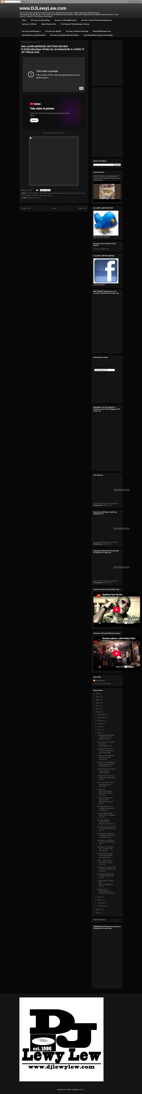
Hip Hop (72, 193)
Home (24, 20)
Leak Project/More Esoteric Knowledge (98, 35)
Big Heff (29, 193)
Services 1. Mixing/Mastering (65, 20)
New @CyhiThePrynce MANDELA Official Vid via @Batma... (105, 808)
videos (49, 195)
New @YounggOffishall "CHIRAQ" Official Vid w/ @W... (105, 876)
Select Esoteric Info (48, 24)
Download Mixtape (99, 503)
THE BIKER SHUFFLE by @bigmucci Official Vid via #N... (106, 777)
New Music (35, 195)
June (100, 730)
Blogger (82, 1089)
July (99, 726)
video (44, 195)
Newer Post (26, 208)
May (99, 733)
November (102, 717)
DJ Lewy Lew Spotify (53, 31)
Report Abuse (99, 920)
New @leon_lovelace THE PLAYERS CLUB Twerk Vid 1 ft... (106, 828)
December (102, 714)
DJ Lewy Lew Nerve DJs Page (77, 31)
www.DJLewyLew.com (43, 8)
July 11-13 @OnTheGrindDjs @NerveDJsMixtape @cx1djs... (105, 792)
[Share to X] (45, 190)
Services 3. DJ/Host (29, 24)
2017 (98, 703)
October (101, 721)
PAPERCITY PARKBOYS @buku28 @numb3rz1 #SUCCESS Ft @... (106, 764)
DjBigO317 (36, 193)
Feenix (67, 193)
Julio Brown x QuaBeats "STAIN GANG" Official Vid (106, 842)
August (100, 723)
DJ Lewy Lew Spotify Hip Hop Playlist (64, 35)
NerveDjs (28, 195)
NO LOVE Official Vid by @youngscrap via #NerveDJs (105, 784)
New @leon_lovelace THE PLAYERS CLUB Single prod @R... (106, 869)
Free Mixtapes (113, 503)
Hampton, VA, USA (34, 198)
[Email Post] (37, 190)
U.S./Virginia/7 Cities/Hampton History (75, 24)
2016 (98, 706)
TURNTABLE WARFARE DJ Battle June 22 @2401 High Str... (105, 737)
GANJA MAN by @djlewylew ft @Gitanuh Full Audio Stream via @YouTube (106, 178)
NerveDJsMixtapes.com (102, 31)
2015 (98, 709)
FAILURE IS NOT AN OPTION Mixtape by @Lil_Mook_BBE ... (105, 750)
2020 (98, 694)
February (101, 903)
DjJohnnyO (43, 193)
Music (78, 193)
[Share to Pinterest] (49, 190)
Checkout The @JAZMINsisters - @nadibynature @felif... (106, 891)
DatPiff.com (106, 505)
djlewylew (51, 193)
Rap (40, 195)
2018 (98, 700)
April (99, 897)
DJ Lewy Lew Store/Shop (40, 20)
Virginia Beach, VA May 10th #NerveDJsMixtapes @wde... (105, 883)
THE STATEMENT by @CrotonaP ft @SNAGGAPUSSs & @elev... (105, 800)
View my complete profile (102, 683)
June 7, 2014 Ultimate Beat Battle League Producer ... (105, 862)
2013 (98, 910)
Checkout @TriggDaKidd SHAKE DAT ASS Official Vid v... (106, 757)
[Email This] (41, 190)
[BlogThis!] (43, 190)
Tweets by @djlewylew (101, 249)
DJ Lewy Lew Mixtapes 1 (31, 31)
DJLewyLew (100, 680)
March (100, 900)
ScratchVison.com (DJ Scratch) (33, 35)
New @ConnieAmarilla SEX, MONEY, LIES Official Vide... (105, 849)
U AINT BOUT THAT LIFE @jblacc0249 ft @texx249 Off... (106, 771)
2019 (98, 697)
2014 (98, 712)
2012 (98, 913)
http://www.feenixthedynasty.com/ (54, 133)
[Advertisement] (107, 121)
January (101, 906)
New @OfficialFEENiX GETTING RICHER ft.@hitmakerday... (105, 855)
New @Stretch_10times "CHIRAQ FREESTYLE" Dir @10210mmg (106, 835)
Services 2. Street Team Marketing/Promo (96, 20)
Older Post (82, 208)
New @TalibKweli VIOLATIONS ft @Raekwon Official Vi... (106, 822)
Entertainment (59, 193)
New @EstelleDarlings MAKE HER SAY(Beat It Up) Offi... (106, 815)
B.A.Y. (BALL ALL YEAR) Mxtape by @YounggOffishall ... (105, 744)
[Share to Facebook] (47, 190)
